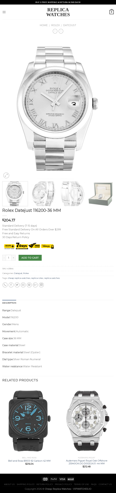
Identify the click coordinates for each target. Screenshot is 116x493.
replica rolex (37, 278)
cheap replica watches (19, 278)
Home (44, 25)
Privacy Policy (63, 484)
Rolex (55, 25)
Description (9, 303)
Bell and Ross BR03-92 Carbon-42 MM (29, 460)
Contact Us (105, 484)
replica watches (52, 278)
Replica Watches (58, 12)
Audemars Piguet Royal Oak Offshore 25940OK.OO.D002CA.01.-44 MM (86, 462)
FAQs (94, 484)
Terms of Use (81, 484)
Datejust (69, 25)
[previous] (8, 108)
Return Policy (45, 484)
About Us (9, 484)
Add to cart (30, 257)
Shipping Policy (26, 484)
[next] (107, 108)
